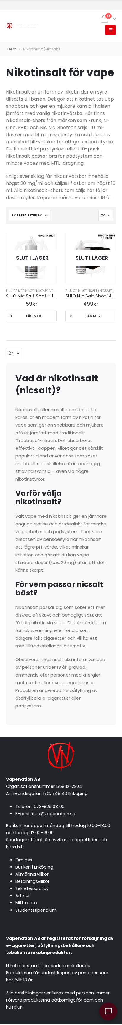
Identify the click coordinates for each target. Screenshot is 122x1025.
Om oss (23, 860)
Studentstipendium (36, 910)
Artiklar (22, 896)
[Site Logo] (22, 26)
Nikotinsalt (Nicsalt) (95, 291)
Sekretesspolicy (32, 888)
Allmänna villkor (32, 874)
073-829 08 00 (49, 806)
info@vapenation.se (53, 814)
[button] (110, 30)
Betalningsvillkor (32, 881)
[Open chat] (108, 1011)
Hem (12, 49)
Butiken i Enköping (34, 867)
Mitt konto (26, 903)
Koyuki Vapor (49, 291)
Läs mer (33, 316)
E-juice (71, 291)
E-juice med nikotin (21, 291)
